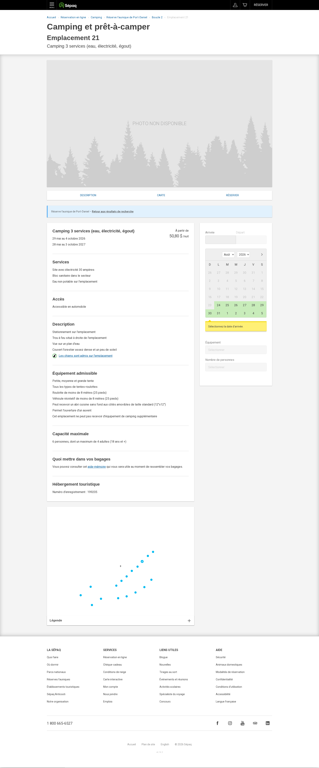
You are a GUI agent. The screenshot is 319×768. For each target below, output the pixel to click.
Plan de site (148, 744)
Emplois (107, 701)
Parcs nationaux (56, 672)
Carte (161, 195)
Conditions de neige (114, 672)
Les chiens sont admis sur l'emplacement (85, 356)
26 (236, 305)
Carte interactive (113, 679)
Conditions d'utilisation (229, 686)
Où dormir (53, 664)
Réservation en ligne (73, 17)
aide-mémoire (97, 466)
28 (253, 305)
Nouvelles (165, 664)
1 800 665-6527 (59, 723)
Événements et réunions (174, 679)
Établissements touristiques (63, 686)
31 (218, 313)
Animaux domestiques (229, 664)
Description (88, 195)
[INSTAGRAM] (230, 723)
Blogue (164, 657)
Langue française (226, 701)
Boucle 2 (157, 17)
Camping (96, 17)
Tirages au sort (168, 672)
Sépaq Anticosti (56, 694)
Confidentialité (224, 679)
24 (218, 305)
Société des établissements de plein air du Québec (67, 5)
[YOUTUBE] (242, 723)
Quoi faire (52, 657)
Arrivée (210, 232)
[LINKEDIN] (267, 723)
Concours (165, 701)
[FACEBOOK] (217, 723)
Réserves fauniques (58, 679)
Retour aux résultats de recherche (112, 211)
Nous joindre (110, 694)
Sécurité (221, 657)
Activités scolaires (170, 686)
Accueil (51, 17)
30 (210, 313)
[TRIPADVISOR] (255, 723)
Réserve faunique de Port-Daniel (127, 17)
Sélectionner (216, 350)
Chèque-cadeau (112, 664)
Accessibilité (223, 694)
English (165, 744)
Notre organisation (57, 701)
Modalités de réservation (230, 672)
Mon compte (110, 686)
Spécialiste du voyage (172, 694)
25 (227, 305)
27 (244, 305)
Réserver (261, 5)
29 (262, 305)
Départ (240, 232)
